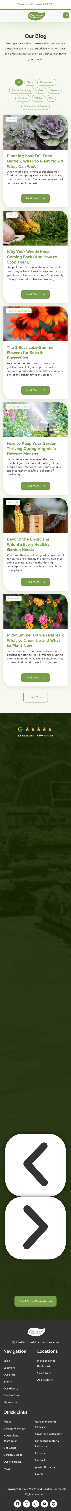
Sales (6, 1361)
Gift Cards (9, 1448)
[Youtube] (44, 1504)
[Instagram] (26, 1504)
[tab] (19, 82)
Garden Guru (11, 1395)
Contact (40, 1460)
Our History (10, 1388)
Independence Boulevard (46, 1363)
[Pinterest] (53, 1504)
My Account (11, 1402)
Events (7, 1382)
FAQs (6, 1469)
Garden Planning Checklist (45, 1424)
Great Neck (44, 1373)
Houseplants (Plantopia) (11, 1438)
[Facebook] (17, 1504)
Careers (40, 1453)
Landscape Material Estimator (47, 1443)
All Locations (45, 1380)
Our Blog (9, 1375)
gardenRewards (45, 1467)
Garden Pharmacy (14, 1429)
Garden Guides (12, 1455)
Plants (7, 1422)
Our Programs (12, 1462)
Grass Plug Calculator (48, 1434)
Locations (9, 1368)
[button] (35, 697)
